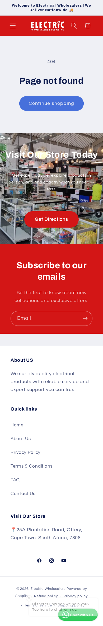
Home (17, 425)
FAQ (15, 480)
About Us (21, 438)
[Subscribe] (85, 318)
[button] (13, 26)
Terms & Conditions (32, 466)
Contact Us (23, 493)
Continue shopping (51, 103)
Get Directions (51, 219)
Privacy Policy (25, 452)
